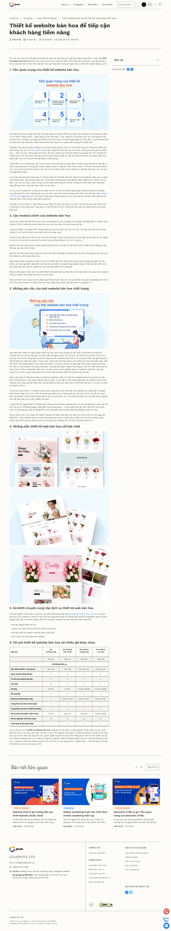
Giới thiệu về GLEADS (97, 853)
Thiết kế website (131, 857)
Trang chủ (14, 18)
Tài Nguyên (28, 18)
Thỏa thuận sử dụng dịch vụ (99, 878)
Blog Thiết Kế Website (47, 18)
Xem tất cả (153, 767)
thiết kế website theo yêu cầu (84, 614)
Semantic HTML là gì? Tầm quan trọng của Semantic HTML (133, 814)
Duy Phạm (67, 826)
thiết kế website (34, 150)
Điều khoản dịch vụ (96, 869)
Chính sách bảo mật (96, 882)
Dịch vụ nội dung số (132, 861)
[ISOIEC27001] (91, 904)
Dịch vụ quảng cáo (132, 870)
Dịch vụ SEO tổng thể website (136, 853)
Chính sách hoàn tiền (97, 874)
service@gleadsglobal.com (23, 863)
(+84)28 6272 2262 (20, 867)
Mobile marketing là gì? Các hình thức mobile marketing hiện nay (85, 814)
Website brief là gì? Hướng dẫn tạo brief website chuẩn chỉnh (33, 814)
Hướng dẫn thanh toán (97, 865)
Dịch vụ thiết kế (131, 865)
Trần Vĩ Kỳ (16, 40)
